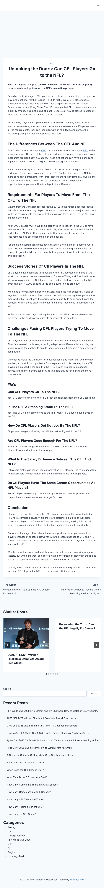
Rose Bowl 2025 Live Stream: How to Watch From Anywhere (40, 747)
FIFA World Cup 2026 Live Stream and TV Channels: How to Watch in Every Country (52, 711)
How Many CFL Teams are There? (25, 799)
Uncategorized (16, 856)
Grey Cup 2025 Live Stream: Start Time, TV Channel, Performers (42, 725)
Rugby (11, 852)
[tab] (46, 674)
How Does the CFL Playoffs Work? (25, 762)
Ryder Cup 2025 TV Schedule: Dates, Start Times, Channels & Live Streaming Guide (53, 740)
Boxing (11, 827)
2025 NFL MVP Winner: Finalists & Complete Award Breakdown (26, 659)
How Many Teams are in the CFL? (25, 806)
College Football (16, 835)
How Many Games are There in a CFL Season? (32, 784)
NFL (52, 63)
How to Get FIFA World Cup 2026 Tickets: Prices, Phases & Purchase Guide (48, 733)
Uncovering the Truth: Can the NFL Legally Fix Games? (26, 589)
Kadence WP (77, 879)
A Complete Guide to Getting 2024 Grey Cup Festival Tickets (40, 755)
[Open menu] (98, 5)
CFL (43, 150)
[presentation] (26, 633)
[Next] (96, 645)
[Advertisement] (52, 31)
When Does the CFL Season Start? (26, 770)
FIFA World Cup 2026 (19, 839)
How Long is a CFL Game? (21, 814)
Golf (10, 844)
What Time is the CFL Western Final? (27, 777)
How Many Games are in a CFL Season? (29, 792)
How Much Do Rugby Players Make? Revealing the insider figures (81, 589)
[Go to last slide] (7, 645)
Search (7, 688)
